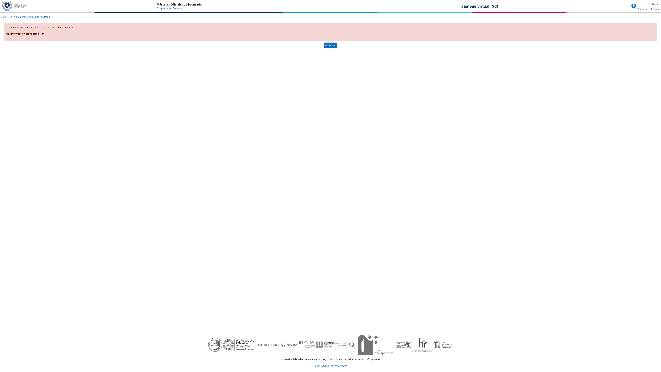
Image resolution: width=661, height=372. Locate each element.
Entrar (655, 4)
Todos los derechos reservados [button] (330, 366)
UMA (3, 16)
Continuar (330, 45)
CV (11, 16)
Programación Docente (169, 8)
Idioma (655, 9)
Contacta (642, 9)
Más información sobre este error (25, 33)
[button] (633, 6)
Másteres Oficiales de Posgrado (33, 16)
